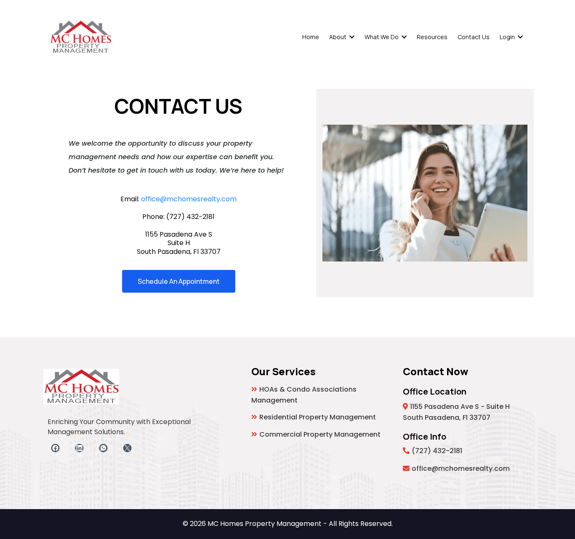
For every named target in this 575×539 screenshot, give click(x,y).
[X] (127, 448)
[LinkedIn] (79, 448)
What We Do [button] (382, 37)
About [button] (338, 37)
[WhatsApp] (103, 448)
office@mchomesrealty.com (189, 199)
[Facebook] (55, 448)
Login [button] (508, 37)
